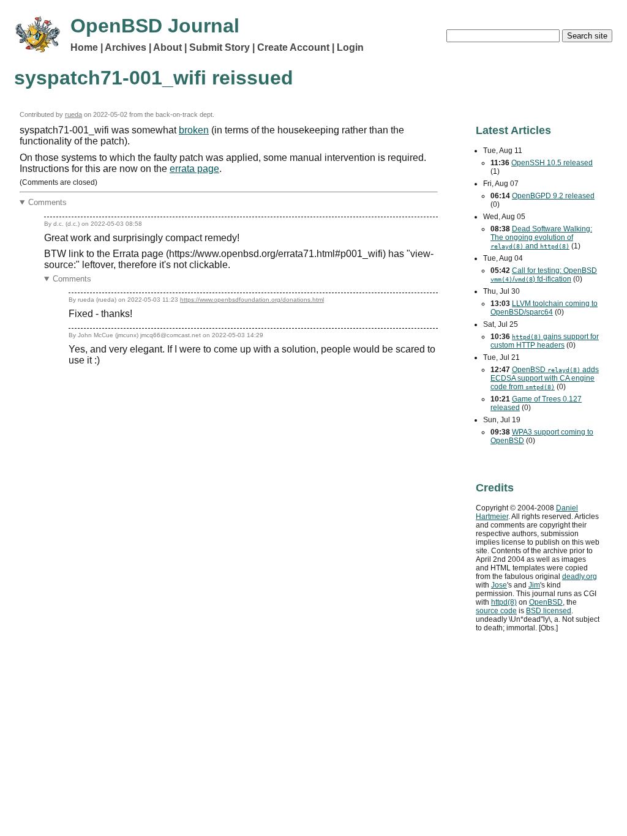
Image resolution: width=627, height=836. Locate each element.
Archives (125, 47)
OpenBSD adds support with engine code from (544, 378)
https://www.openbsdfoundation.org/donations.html (252, 299)
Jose (499, 585)
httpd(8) (504, 602)
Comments (47, 202)
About (167, 47)
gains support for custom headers (544, 340)
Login (350, 47)
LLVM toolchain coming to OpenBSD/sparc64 (544, 307)
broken (194, 130)
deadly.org (579, 576)
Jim (534, 585)
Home (84, 47)
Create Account (293, 47)
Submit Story (219, 47)
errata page (194, 168)
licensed (548, 610)
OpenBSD (546, 602)
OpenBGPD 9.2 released (553, 196)
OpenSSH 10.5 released (552, 163)
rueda (73, 114)
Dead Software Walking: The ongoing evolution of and (541, 237)
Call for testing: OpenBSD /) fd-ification (543, 274)
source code (496, 610)
